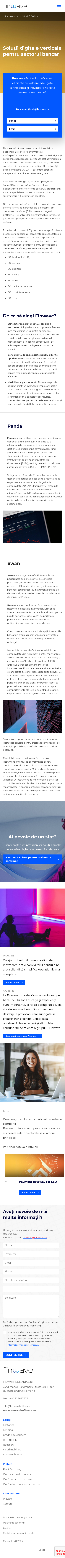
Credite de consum (14, 1435)
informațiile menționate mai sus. (23, 1345)
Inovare (7, 1498)
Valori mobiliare (12, 1449)
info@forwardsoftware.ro (18, 1406)
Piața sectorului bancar (17, 1474)
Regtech (8, 1444)
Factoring (9, 1425)
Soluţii (25, 16)
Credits (6, 1528)
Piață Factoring (12, 1469)
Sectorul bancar (13, 1454)
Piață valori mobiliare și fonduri (21, 1484)
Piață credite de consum (17, 1479)
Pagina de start (12, 16)
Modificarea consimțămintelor (19, 1533)
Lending (8, 1430)
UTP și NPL (9, 1439)
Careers (7, 1503)
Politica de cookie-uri (14, 1522)
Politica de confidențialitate (17, 1517)
